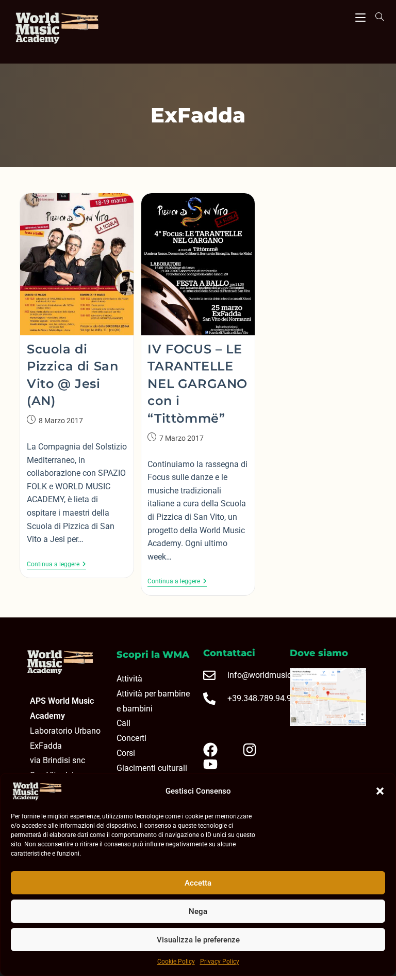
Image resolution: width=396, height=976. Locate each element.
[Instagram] (257, 749)
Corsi (126, 753)
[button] (380, 791)
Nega (198, 911)
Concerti (131, 738)
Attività (129, 679)
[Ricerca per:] (376, 16)
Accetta (198, 883)
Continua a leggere (56, 564)
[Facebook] (218, 749)
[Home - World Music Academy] (70, 29)
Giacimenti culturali (152, 768)
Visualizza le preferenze (198, 939)
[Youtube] (218, 764)
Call (123, 723)
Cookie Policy (176, 961)
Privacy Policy (219, 961)
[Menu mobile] (360, 16)
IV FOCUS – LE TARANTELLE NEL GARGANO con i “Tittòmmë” (197, 384)
